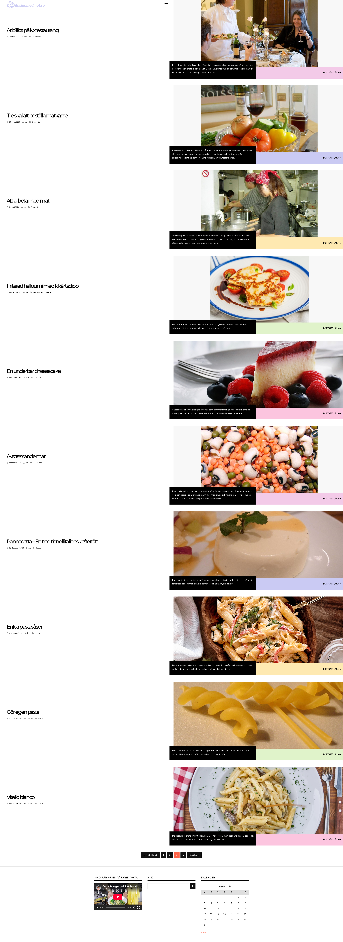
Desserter (36, 37)
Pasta (37, 633)
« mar (203, 932)
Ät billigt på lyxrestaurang (33, 30)
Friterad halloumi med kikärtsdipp (42, 286)
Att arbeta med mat (28, 200)
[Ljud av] (134, 907)
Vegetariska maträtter (42, 292)
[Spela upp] (97, 907)
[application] (118, 896)
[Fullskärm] (138, 907)
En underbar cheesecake (34, 371)
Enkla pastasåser (24, 626)
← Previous (150, 855)
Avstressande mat (26, 456)
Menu (166, 4)
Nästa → (194, 855)
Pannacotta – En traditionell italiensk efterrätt (52, 541)
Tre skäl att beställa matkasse (37, 115)
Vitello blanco (20, 797)
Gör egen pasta (23, 712)
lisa (25, 37)
